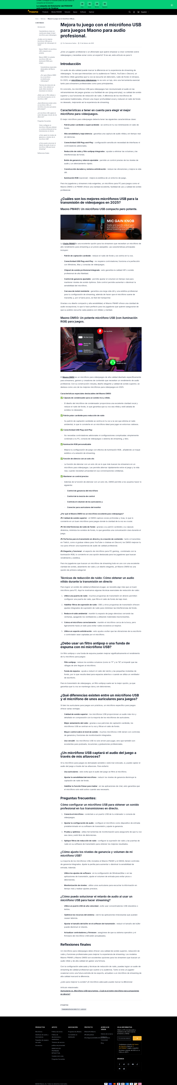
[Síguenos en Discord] (119, 1068)
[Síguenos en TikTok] (137, 1064)
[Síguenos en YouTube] (133, 1064)
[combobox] (145, 12)
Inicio (37, 19)
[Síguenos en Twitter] (124, 1064)
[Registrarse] (137, 1038)
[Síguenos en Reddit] (124, 1068)
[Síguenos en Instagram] (128, 1064)
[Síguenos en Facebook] (119, 1064)
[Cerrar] (171, 5)
